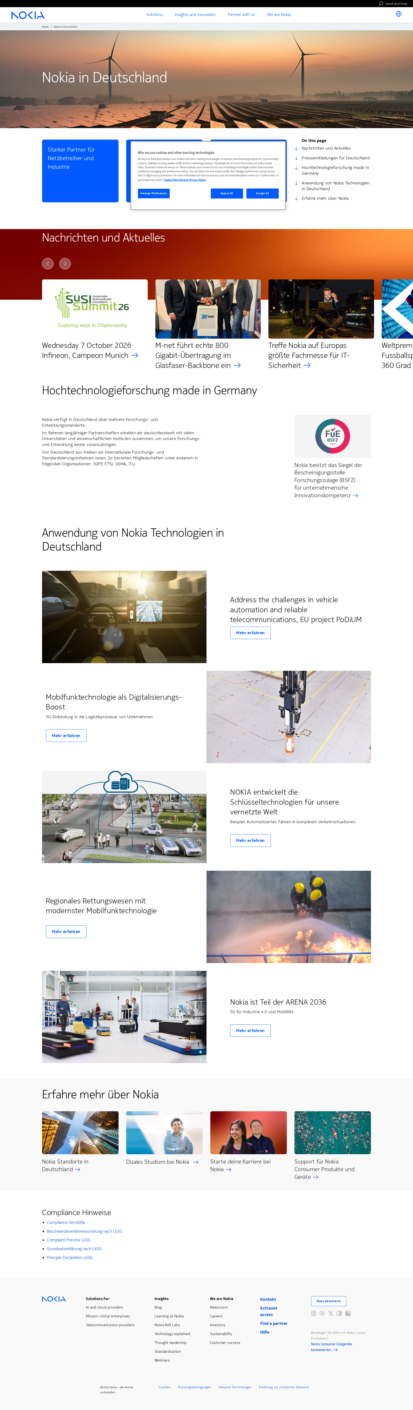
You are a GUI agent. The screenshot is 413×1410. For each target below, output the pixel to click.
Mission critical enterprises (108, 1316)
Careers (216, 1316)
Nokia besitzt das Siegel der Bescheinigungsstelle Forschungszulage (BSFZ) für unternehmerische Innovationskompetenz (328, 480)
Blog (158, 1307)
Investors (217, 1325)
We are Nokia (222, 1298)
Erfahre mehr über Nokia (325, 198)
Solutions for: (98, 1298)
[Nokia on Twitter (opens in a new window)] (330, 1313)
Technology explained (172, 1333)
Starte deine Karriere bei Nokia (240, 1165)
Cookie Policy (171, 180)
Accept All (262, 193)
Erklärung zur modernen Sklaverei (284, 1387)
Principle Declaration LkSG (69, 1257)
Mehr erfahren (250, 633)
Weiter (65, 263)
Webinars (162, 1360)
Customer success (225, 1342)
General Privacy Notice (192, 180)
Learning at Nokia (169, 1316)
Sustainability (221, 1333)
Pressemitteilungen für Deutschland (336, 158)
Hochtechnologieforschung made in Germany (335, 170)
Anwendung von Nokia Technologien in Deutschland (336, 185)
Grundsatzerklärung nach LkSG (74, 1248)
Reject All (227, 193)
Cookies (164, 1387)
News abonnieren (329, 1301)
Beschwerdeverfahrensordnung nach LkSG (84, 1231)
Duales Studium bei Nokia (158, 1161)
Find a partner (274, 1323)
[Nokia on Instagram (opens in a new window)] (313, 1313)
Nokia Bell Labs (167, 1325)
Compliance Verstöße (66, 1222)
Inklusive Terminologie (234, 1387)
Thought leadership (171, 1342)
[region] (208, 175)
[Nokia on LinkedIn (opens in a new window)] (348, 1313)
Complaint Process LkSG (68, 1239)
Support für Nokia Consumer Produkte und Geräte (324, 1169)
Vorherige (48, 263)
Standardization (168, 1351)
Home (45, 26)
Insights (161, 1298)
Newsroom (219, 1307)
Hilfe (264, 1332)
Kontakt (268, 1299)
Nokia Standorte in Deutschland (65, 1165)
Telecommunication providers (110, 1325)
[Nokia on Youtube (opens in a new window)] (322, 1313)
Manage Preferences (154, 193)
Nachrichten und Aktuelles (326, 148)
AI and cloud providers (104, 1307)
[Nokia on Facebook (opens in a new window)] (339, 1313)
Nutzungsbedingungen (194, 1387)
